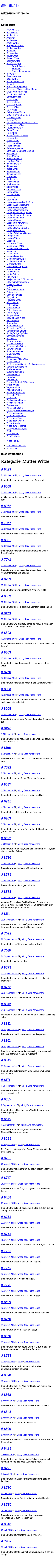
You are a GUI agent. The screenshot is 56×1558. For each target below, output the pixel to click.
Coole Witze (12, 99)
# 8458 (6, 1197)
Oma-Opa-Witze (14, 284)
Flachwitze (12, 133)
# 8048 (6, 1524)
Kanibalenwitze (14, 174)
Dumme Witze (13, 120)
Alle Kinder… (12, 32)
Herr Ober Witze (14, 161)
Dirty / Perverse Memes (18, 115)
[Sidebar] (2, 19)
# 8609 (6, 1302)
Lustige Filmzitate (15, 217)
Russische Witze (15, 325)
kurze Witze (12, 187)
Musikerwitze (13, 271)
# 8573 (6, 967)
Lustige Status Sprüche (18, 228)
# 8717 (6, 1177)
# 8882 (6, 596)
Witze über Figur (14, 418)
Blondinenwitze (14, 76)
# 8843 (6, 1411)
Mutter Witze (13, 274)
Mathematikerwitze (16, 261)
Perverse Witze (14, 300)
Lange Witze (12, 192)
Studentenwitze (14, 369)
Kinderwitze (12, 179)
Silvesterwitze (13, 354)
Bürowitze (11, 84)
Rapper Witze (13, 315)
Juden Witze (12, 169)
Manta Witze (12, 253)
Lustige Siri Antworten (17, 223)
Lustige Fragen (14, 220)
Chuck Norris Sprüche (17, 91)
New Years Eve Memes (18, 282)
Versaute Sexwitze (16, 392)
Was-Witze (12, 397)
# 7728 (6, 1285)
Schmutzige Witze (15, 336)
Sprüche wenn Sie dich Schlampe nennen (26, 364)
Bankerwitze (12, 53)
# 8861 (6, 1040)
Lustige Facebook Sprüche (19, 212)
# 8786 (6, 857)
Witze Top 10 (13, 441)
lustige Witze (13, 235)
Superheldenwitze (15, 372)
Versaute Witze (14, 395)
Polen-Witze (12, 305)
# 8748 (6, 801)
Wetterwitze (12, 405)
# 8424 (6, 1448)
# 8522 (6, 838)
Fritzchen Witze (14, 143)
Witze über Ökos (14, 423)
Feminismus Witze (15, 125)
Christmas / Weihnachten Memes (22, 89)
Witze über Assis (15, 413)
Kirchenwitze (13, 181)
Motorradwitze (14, 269)
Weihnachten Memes (17, 400)
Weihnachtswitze (15, 402)
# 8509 (6, 486)
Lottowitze (12, 199)
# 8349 (6, 1060)
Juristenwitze (13, 171)
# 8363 (6, 652)
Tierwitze (11, 377)
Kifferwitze (12, 176)
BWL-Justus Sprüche (17, 86)
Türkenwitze (12, 379)
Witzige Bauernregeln (17, 428)
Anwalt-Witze (18, 66)
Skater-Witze (13, 356)
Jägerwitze (12, 166)
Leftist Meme (13, 194)
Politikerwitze (13, 307)
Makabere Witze (14, 243)
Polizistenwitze (14, 310)
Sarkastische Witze (16, 328)
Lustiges (11, 241)
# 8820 (6, 1375)
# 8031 (6, 540)
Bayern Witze (13, 58)
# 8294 (6, 1138)
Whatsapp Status (15, 408)
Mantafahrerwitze (15, 256)
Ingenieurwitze (14, 163)
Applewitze (12, 40)
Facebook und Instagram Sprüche (22, 122)
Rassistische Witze (16, 318)
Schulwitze (12, 338)
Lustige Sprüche (14, 225)
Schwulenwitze (14, 348)
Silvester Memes (15, 351)
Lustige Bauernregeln (17, 207)
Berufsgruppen (14, 63)
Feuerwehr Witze (15, 127)
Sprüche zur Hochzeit (17, 366)
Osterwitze (12, 292)
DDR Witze (12, 109)
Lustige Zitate (13, 238)
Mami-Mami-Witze (15, 246)
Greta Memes (13, 156)
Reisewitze (12, 323)
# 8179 (6, 613)
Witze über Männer (15, 420)
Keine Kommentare (33, 475)
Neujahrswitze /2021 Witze (20, 279)
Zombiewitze (13, 433)
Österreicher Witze (15, 289)
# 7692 (6, 933)
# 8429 (6, 469)
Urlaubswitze (13, 384)
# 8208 (6, 708)
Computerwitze (14, 97)
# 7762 (6, 1268)
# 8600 (6, 1429)
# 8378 (6, 891)
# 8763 (6, 987)
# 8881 (6, 1023)
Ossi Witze (12, 287)
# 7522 (6, 767)
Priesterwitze (13, 313)
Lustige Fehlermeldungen (19, 215)
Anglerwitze (12, 35)
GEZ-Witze (12, 153)
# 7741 (6, 559)
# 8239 (6, 579)
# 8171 (5, 1080)
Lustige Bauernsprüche (17, 210)
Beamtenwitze (13, 61)
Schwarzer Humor (15, 343)
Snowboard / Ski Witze (17, 359)
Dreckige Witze (14, 117)
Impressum (12, 448)
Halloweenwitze (14, 158)
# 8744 (6, 1234)
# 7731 (6, 1251)
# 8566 (6, 1336)
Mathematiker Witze (16, 259)
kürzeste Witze (14, 189)
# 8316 (6, 1099)
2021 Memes (13, 30)
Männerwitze (13, 251)
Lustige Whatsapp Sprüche (19, 233)
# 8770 (6, 1504)
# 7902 (6, 1541)
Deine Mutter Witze (16, 112)
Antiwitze (11, 38)
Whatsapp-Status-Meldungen (20, 410)
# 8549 (6, 1119)
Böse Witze (12, 79)
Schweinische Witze (16, 346)
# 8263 (6, 818)
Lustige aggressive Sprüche (20, 202)
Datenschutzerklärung (17, 445)
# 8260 (6, 1319)
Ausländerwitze (14, 48)
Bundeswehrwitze (15, 81)
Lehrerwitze (12, 197)
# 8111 (5, 913)
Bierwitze (11, 74)
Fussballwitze (13, 145)
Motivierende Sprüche (17, 266)
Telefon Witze (13, 374)
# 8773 (6, 1355)
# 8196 (6, 747)
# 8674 (6, 874)
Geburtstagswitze (15, 148)
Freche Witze (13, 140)
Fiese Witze (12, 130)
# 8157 (6, 728)
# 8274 (6, 1217)
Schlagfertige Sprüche (17, 331)
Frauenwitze (12, 138)
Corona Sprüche (14, 104)
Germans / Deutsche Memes (20, 151)
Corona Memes (14, 102)
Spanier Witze (13, 361)
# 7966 (6, 523)
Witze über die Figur (16, 415)
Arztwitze (16, 68)
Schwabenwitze (14, 341)
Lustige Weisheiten (16, 230)
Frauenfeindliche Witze (17, 135)
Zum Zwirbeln (13, 436)
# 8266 (6, 672)
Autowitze (11, 50)
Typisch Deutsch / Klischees (20, 382)
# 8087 (6, 784)
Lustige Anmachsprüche (18, 205)
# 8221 (6, 1468)
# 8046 (6, 1004)
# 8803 (6, 689)
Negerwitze (12, 277)
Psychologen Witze (21, 71)
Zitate (9, 431)
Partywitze (12, 297)
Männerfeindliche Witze (18, 248)
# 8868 (6, 1394)
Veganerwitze (13, 387)
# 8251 (6, 1158)
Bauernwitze (12, 56)
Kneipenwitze (13, 184)
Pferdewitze (12, 302)
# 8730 (6, 1487)
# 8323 (6, 632)
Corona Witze (13, 107)
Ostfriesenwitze (14, 295)
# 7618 (6, 950)
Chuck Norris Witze (16, 94)
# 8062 (6, 506)
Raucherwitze (13, 320)
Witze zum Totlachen (16, 426)
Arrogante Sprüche (15, 45)
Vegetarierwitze (14, 390)
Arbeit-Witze (13, 43)
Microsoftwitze (14, 264)
